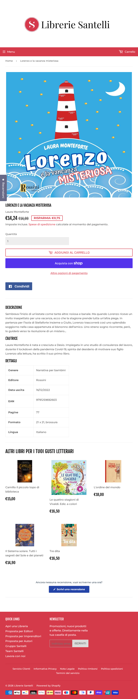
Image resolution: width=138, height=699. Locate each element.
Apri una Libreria (16, 626)
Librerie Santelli (23, 685)
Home (9, 60)
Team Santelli (14, 651)
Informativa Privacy (45, 668)
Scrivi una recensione (72, 590)
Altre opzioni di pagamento (69, 273)
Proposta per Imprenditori (23, 636)
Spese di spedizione (42, 224)
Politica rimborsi (88, 668)
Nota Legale (67, 668)
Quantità (11, 234)
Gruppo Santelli (15, 646)
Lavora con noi (15, 656)
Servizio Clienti (21, 668)
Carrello (129, 51)
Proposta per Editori (19, 631)
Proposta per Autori (18, 641)
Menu (11, 51)
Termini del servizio (67, 673)
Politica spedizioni (112, 668)
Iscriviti (80, 643)
